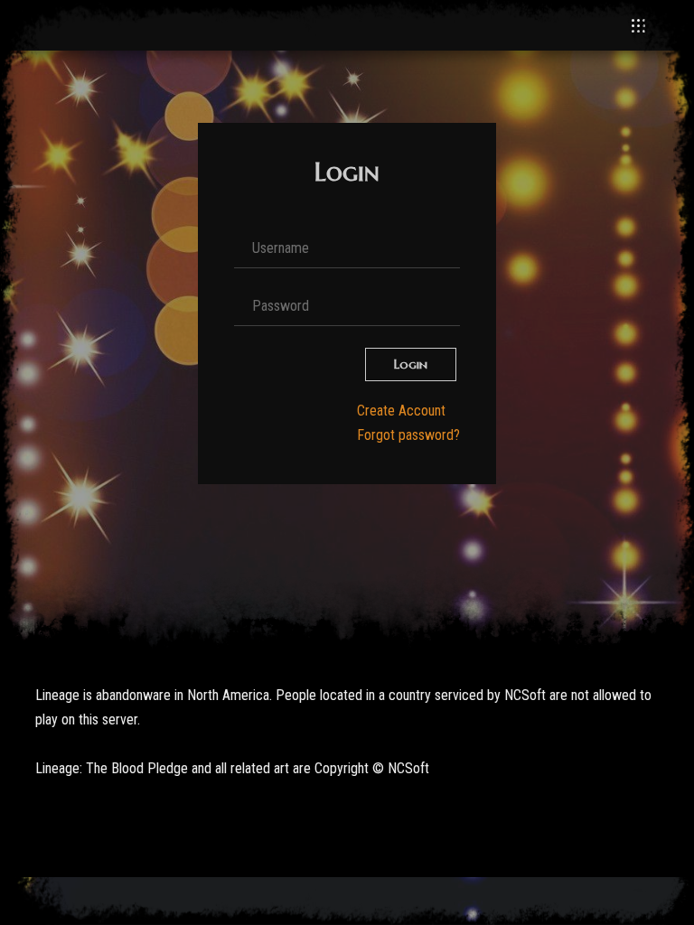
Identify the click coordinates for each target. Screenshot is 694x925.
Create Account (401, 410)
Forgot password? (408, 435)
